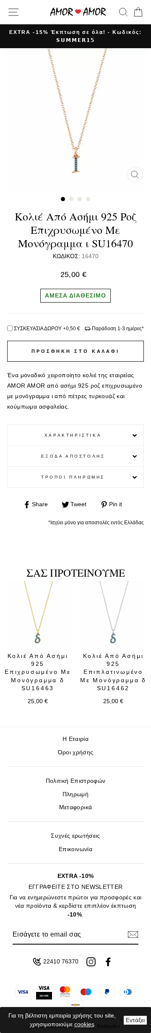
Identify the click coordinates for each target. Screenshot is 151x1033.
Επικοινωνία (75, 849)
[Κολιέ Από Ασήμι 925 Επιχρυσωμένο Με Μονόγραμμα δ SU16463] (37, 614)
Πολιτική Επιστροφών (75, 781)
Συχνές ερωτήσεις (75, 836)
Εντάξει (135, 1020)
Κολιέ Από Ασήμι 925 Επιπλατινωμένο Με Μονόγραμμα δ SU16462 (113, 671)
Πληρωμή (75, 794)
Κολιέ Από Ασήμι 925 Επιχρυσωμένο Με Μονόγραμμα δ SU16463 (38, 671)
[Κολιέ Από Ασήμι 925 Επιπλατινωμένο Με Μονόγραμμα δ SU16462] (113, 614)
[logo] (78, 12)
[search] (123, 12)
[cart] (136, 12)
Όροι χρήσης (76, 752)
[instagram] (91, 961)
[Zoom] (135, 174)
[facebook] (108, 961)
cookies (84, 1024)
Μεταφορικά (75, 807)
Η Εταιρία (75, 739)
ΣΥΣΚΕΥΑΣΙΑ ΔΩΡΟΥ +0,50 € (47, 328)
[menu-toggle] (13, 12)
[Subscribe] (133, 934)
